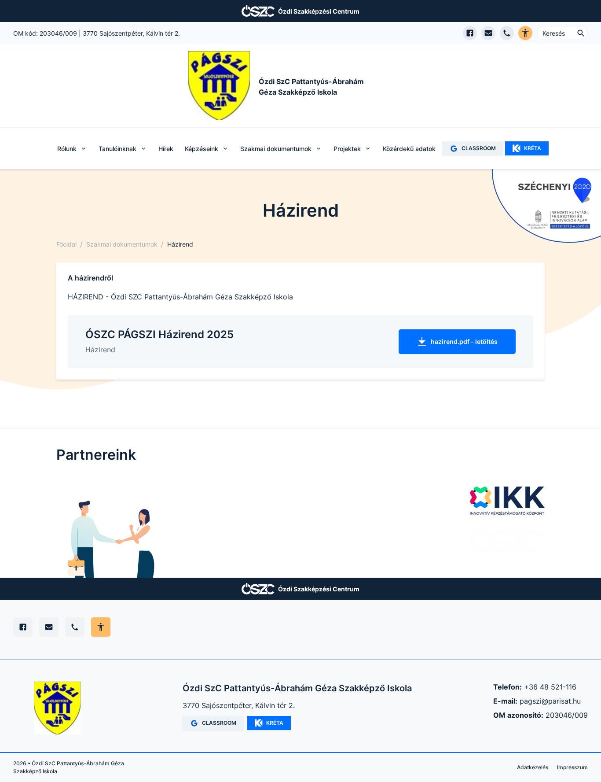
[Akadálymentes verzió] (525, 33)
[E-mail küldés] (488, 33)
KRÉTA (532, 148)
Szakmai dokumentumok (122, 244)
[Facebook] (23, 627)
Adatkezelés (532, 767)
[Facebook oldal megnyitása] (470, 33)
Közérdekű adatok (409, 148)
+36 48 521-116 (550, 686)
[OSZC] (507, 540)
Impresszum (572, 767)
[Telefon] (74, 627)
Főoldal (66, 244)
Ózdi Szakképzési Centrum (318, 11)
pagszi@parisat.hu (550, 701)
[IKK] (507, 500)
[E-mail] (49, 627)
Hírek (165, 148)
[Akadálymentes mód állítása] (100, 627)
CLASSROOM (479, 148)
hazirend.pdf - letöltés (464, 341)
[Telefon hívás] (507, 33)
